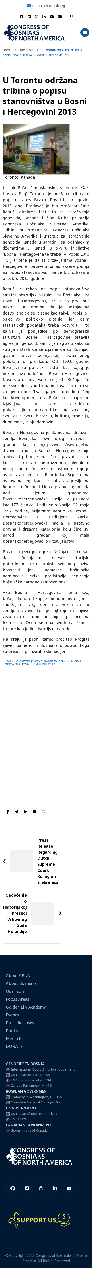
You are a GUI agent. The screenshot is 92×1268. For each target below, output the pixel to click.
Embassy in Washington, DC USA (36, 1097)
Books (12, 1030)
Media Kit (15, 1038)
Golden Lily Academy (26, 1007)
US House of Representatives (34, 1113)
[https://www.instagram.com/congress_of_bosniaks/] (41, 1188)
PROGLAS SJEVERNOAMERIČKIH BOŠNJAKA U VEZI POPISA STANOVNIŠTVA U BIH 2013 (42, 662)
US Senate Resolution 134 (31, 1080)
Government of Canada (29, 1130)
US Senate (19, 1119)
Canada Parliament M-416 (31, 1085)
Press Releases (20, 1022)
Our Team (15, 991)
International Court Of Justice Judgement (43, 1069)
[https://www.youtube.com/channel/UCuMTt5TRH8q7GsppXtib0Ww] (69, 1188)
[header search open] (72, 16)
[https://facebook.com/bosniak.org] (12, 1188)
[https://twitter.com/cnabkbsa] (27, 1188)
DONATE (14, 1046)
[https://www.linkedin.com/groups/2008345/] (55, 1188)
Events (12, 1014)
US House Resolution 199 (30, 1074)
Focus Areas (17, 999)
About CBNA (18, 975)
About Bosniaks (21, 983)
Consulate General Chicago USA (35, 1102)
